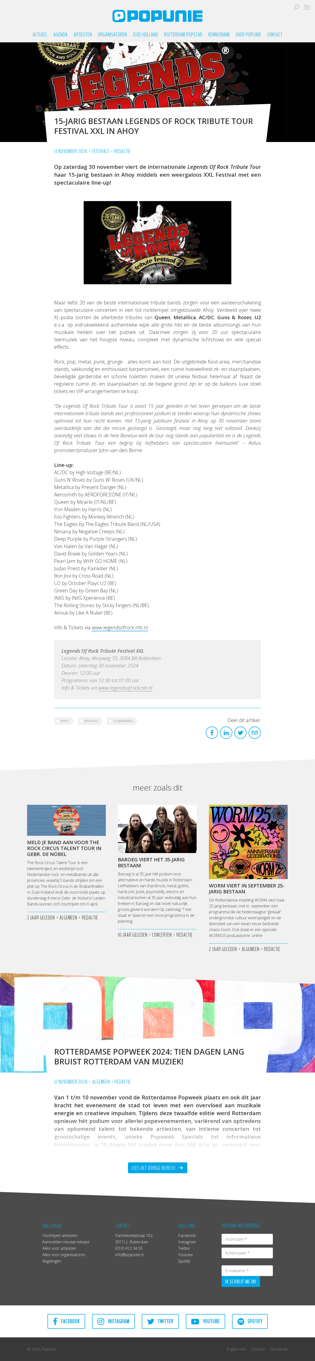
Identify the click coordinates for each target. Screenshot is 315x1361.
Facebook (187, 1235)
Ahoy (65, 721)
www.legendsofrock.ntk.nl (120, 627)
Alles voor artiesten (59, 1248)
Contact (275, 35)
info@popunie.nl (129, 1254)
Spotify (184, 1261)
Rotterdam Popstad (183, 35)
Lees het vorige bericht (154, 1168)
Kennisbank (219, 35)
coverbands (123, 721)
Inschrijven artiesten (60, 1235)
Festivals (101, 151)
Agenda (60, 35)
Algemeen (101, 1082)
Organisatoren (112, 35)
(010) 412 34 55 (129, 1248)
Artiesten (83, 35)
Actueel (40, 35)
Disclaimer (279, 1349)
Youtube (185, 1254)
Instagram (187, 1242)
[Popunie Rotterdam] (157, 16)
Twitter (184, 1248)
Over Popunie (248, 35)
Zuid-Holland (145, 35)
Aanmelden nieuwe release (66, 1242)
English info (236, 1349)
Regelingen (51, 1261)
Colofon (258, 1349)
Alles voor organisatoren (63, 1254)
